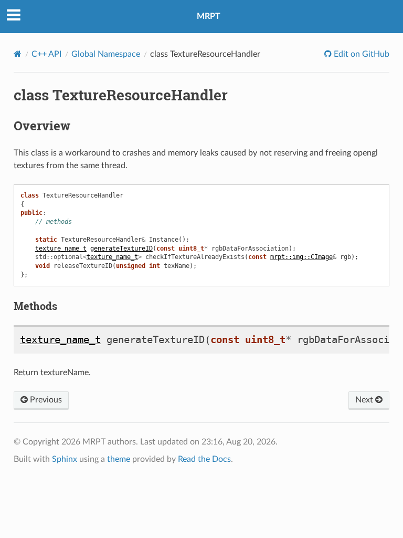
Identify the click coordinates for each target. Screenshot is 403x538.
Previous (45, 400)
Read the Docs (204, 459)
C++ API (46, 54)
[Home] (18, 53)
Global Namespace (105, 54)
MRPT (208, 16)
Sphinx (64, 459)
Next (365, 400)
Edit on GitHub (360, 54)
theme (118, 459)
